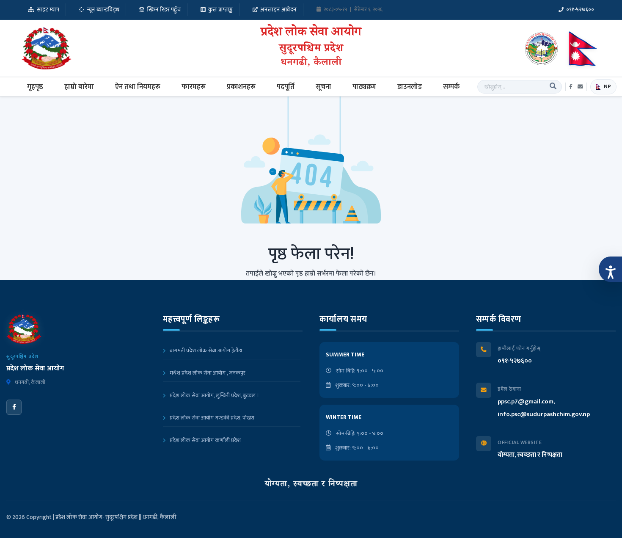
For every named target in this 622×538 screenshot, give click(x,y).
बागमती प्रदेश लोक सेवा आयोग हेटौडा (205, 350)
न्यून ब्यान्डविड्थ (103, 9)
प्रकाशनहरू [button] (241, 87)
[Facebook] (14, 407)
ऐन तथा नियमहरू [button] (137, 87)
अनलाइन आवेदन (278, 9)
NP (607, 86)
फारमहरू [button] (194, 87)
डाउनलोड (409, 87)
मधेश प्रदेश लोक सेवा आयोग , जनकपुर (206, 373)
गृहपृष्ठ (35, 87)
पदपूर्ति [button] (285, 87)
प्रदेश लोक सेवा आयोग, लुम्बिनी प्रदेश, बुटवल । (213, 395)
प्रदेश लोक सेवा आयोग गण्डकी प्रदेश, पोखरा (211, 417)
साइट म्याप (48, 9)
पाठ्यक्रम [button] (364, 87)
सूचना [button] (323, 87)
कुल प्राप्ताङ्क (220, 9)
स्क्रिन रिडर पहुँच (164, 9)
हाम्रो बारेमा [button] (79, 87)
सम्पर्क (451, 87)
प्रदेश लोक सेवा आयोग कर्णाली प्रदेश (204, 440)
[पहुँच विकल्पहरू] (610, 269)
